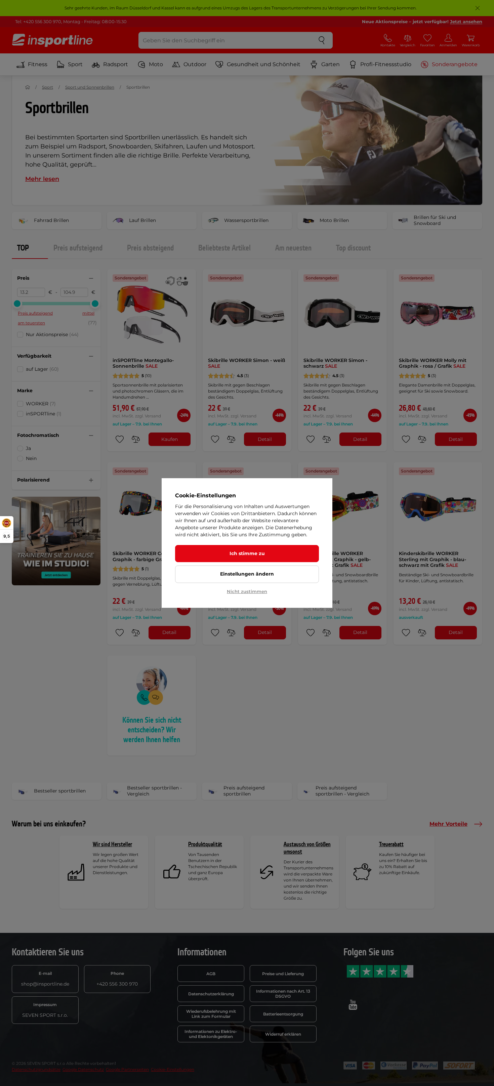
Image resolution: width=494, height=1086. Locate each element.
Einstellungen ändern (247, 574)
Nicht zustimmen (247, 591)
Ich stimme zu (247, 553)
